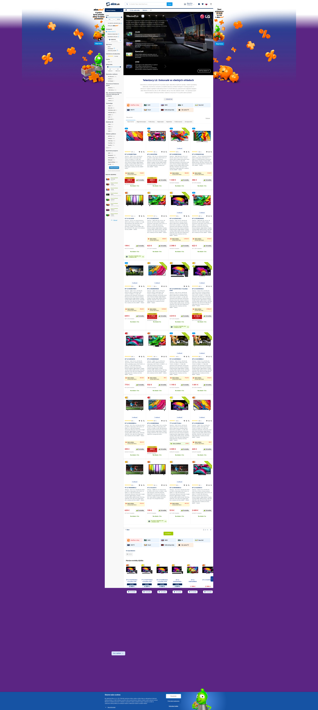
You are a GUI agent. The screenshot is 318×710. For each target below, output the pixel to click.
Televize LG (147, 609)
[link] (114, 220)
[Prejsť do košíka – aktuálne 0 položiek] (211, 4)
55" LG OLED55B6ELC (175, 359)
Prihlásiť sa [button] (189, 4)
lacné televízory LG (164, 600)
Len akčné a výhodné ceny (114, 23)
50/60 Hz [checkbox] (110, 87)
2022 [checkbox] (109, 131)
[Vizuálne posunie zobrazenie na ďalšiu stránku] (212, 579)
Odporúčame (130, 121)
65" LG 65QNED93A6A (175, 154)
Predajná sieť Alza (114, 682)
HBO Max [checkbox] (110, 140)
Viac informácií (111, 707)
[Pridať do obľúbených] (139, 152)
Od (106, 17)
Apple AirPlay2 (111, 162)
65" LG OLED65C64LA (175, 218)
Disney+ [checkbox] (110, 138)
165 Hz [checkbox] (109, 100)
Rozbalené (110, 48)
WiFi (109, 153)
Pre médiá (147, 688)
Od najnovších (188, 121)
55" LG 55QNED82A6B (198, 423)
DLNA (109, 164)
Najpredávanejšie (141, 121)
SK (195, 681)
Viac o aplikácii (117, 653)
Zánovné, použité (112, 50)
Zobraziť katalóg (110, 10)
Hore (128, 529)
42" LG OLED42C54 (130, 359)
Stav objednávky (131, 673)
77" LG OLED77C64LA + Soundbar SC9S (147, 580)
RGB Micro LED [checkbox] (111, 110)
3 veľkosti (157, 283)
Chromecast (111, 157)
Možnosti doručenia (114, 673)
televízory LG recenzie (170, 606)
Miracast (110, 160)
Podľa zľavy (152, 121)
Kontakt (147, 673)
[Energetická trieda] (127, 565)
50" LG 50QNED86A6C (153, 359)
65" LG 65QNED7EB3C (130, 288)
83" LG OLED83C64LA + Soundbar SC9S (162, 580)
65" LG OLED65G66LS (198, 288)
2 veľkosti (179, 148)
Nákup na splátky (113, 685)
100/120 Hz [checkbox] (111, 90)
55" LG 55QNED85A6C (153, 218)
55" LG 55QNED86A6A (198, 218)
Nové (109, 46)
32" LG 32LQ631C (152, 487)
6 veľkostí (179, 212)
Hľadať (169, 4)
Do (121, 17)
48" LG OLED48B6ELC (198, 359)
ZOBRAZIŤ (166, 34)
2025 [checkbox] (109, 126)
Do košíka (141, 180)
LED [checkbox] (109, 117)
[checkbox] (114, 23)
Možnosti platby (113, 676)
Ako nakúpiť (130, 679)
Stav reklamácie (131, 676)
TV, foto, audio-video (135, 10)
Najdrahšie (169, 121)
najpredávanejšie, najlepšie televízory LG (175, 604)
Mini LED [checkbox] (110, 108)
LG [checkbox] (108, 61)
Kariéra (147, 685)
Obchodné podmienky (115, 688)
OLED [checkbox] (109, 105)
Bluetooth (110, 155)
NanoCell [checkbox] (110, 119)
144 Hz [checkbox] (109, 98)
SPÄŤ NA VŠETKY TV (204, 70)
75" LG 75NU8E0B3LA (130, 487)
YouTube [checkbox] (110, 143)
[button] (135, 174)
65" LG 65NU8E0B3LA (175, 487)
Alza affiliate (166, 682)
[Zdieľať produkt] (143, 16)
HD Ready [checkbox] (110, 81)
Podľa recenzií (178, 121)
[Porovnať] (144, 152)
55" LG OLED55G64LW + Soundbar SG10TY (177, 580)
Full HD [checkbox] (110, 78)
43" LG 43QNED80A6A (153, 423)
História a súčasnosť (150, 679)
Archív (130, 554)
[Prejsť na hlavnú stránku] (113, 4)
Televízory (145, 10)
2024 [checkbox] (109, 129)
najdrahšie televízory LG (163, 602)
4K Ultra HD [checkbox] (111, 76)
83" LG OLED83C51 (197, 487)
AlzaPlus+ (165, 679)
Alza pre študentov (168, 685)
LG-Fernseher (154, 611)
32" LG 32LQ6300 (129, 218)
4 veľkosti (134, 283)
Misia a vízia (148, 682)
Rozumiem (173, 696)
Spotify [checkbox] (110, 145)
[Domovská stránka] (126, 10)
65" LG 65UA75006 (152, 154)
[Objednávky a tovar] (199, 4)
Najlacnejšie (160, 121)
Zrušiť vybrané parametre (114, 170)
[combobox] (146, 4)
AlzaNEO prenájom (168, 676)
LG (151, 10)
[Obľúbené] (203, 4)
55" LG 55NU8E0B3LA (130, 423)
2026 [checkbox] (109, 124)
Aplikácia (147, 691)
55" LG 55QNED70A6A (130, 154)
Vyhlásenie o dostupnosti (116, 691)
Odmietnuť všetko (173, 706)
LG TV (157, 615)
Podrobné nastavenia (173, 701)
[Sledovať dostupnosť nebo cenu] (141, 152)
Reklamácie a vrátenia (115, 679)
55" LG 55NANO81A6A (198, 154)
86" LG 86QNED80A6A (153, 288)
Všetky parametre (114, 167)
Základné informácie (150, 676)
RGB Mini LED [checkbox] (111, 112)
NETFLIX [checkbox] (110, 136)
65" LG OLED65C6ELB (207, 579)
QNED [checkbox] (109, 114)
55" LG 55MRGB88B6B (193, 580)
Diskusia (208, 118)
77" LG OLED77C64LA (175, 423)
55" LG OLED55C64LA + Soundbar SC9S (131, 580)
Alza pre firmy (166, 673)
